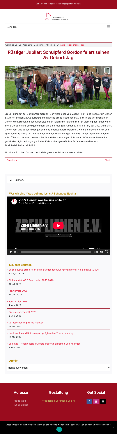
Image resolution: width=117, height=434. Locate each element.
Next (107, 160)
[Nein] (113, 427)
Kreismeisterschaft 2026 (22, 312)
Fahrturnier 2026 (18, 290)
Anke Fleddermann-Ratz (72, 45)
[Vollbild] (106, 251)
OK (59, 429)
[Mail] (103, 401)
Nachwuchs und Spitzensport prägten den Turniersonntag (41, 333)
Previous (12, 160)
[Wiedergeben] (10, 251)
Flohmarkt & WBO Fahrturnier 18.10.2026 (31, 280)
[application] (58, 226)
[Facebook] (89, 401)
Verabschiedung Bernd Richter (26, 322)
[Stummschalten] (101, 251)
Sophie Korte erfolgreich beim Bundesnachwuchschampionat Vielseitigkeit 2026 (54, 269)
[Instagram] (96, 401)
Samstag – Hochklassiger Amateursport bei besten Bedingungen (44, 343)
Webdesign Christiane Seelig (58, 400)
